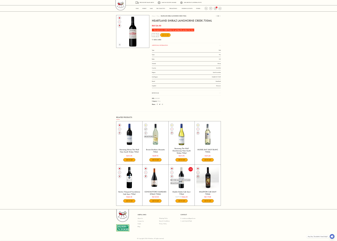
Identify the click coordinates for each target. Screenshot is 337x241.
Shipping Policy (163, 218)
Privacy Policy (163, 224)
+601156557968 (187, 221)
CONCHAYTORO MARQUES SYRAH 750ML (155, 193)
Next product (220, 16)
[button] (129, 160)
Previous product (216, 16)
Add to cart (165, 35)
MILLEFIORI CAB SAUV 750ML (207, 193)
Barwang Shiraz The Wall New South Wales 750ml (129, 150)
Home (153, 16)
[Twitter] (160, 104)
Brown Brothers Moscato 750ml (155, 150)
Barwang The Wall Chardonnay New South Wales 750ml (181, 150)
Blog (139, 226)
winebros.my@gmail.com (188, 218)
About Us (140, 218)
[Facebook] (157, 104)
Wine (158, 16)
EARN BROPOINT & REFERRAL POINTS (193, 2)
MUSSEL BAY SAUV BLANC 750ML (207, 150)
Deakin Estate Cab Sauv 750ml (182, 193)
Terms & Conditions (164, 221)
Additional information (160, 45)
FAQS (139, 224)
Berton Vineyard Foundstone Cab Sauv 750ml (129, 193)
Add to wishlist (157, 39)
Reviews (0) (155, 93)
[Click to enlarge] (120, 44)
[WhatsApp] (162, 104)
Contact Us (141, 221)
